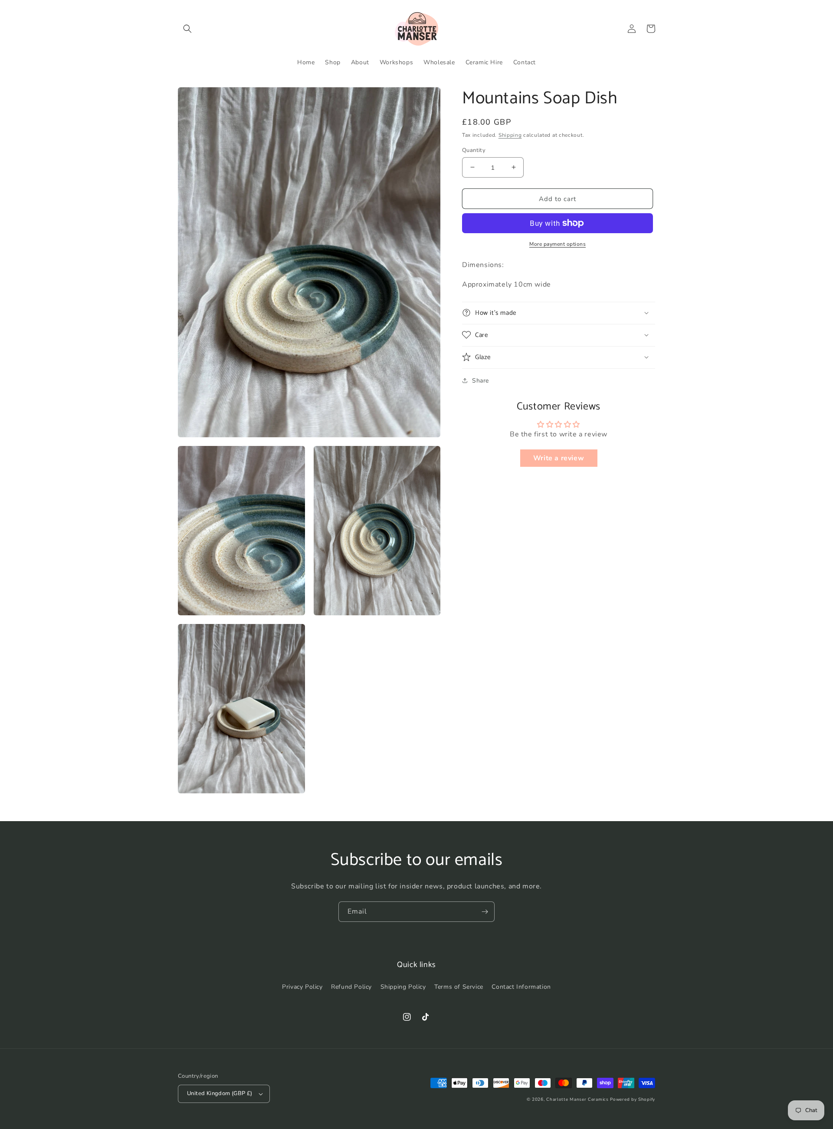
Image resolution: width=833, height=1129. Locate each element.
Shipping (510, 135)
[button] (187, 28)
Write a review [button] (558, 458)
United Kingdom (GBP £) (220, 1093)
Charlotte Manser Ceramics (577, 1099)
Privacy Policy (302, 987)
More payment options (557, 244)
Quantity (473, 150)
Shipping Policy (403, 987)
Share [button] (480, 380)
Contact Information (521, 987)
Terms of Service (458, 987)
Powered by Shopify (632, 1099)
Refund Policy (351, 987)
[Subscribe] (484, 911)
